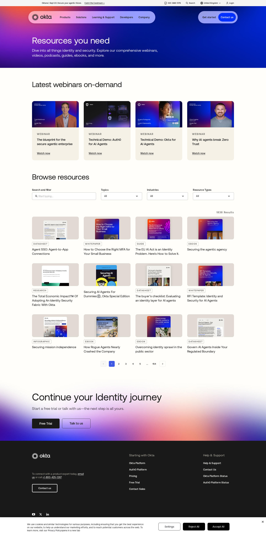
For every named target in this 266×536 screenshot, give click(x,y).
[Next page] (162, 364)
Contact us (227, 17)
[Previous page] (103, 364)
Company (144, 17)
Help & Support (212, 463)
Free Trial (134, 482)
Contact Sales (137, 489)
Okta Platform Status (215, 476)
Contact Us (209, 469)
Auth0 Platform (138, 469)
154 (154, 364)
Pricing (133, 476)
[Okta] (42, 17)
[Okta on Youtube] (33, 515)
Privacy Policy (64, 530)
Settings (169, 526)
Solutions (81, 17)
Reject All (194, 526)
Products (65, 17)
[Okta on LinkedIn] (47, 515)
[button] (121, 194)
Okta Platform (137, 463)
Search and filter (41, 190)
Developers (126, 17)
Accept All (218, 526)
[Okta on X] (40, 515)
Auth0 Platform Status (216, 482)
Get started (209, 17)
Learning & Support (103, 17)
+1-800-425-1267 (52, 477)
